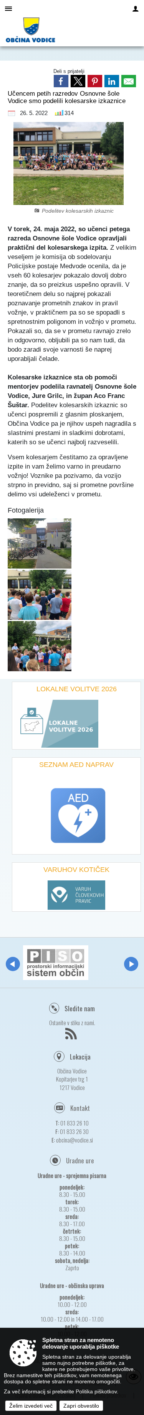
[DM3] (39, 646)
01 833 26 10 (74, 1123)
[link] (61, 81)
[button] (13, 964)
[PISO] (55, 962)
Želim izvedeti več (31, 1406)
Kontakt (80, 1108)
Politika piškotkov (96, 1391)
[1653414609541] (39, 543)
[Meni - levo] (8, 8)
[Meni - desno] (135, 8)
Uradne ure (80, 1160)
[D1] (39, 594)
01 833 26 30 (74, 1131)
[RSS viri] (72, 1036)
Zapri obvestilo (81, 1406)
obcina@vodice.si (74, 1140)
